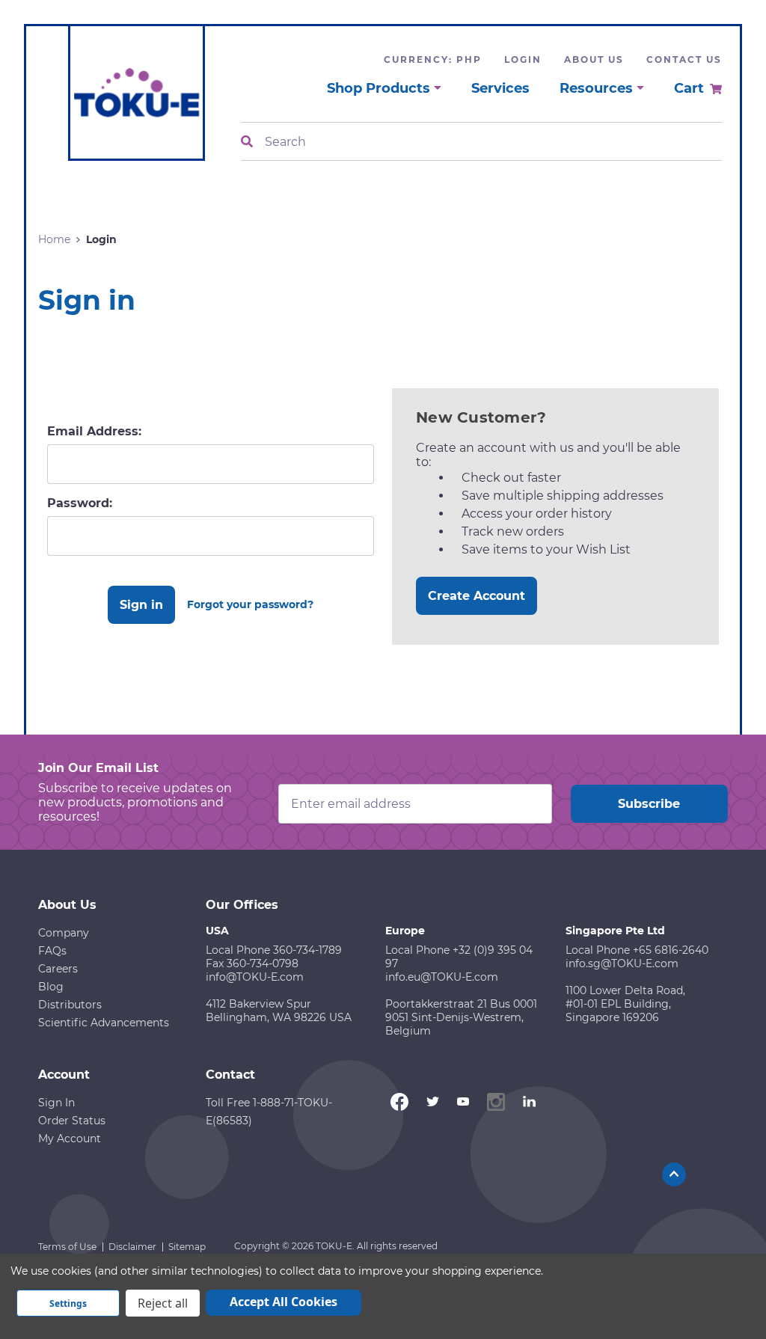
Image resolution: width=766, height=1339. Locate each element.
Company (63, 933)
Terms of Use (67, 1246)
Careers (58, 968)
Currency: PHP (433, 59)
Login (523, 59)
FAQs (52, 950)
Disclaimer (132, 1246)
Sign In (56, 1102)
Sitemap (187, 1246)
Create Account (476, 596)
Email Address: (94, 431)
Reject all (163, 1303)
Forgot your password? (250, 604)
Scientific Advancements (103, 1022)
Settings (68, 1303)
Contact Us (684, 59)
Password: (79, 503)
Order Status (71, 1120)
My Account (69, 1138)
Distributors (70, 1004)
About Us (594, 59)
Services (500, 88)
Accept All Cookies (283, 1301)
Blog (51, 986)
